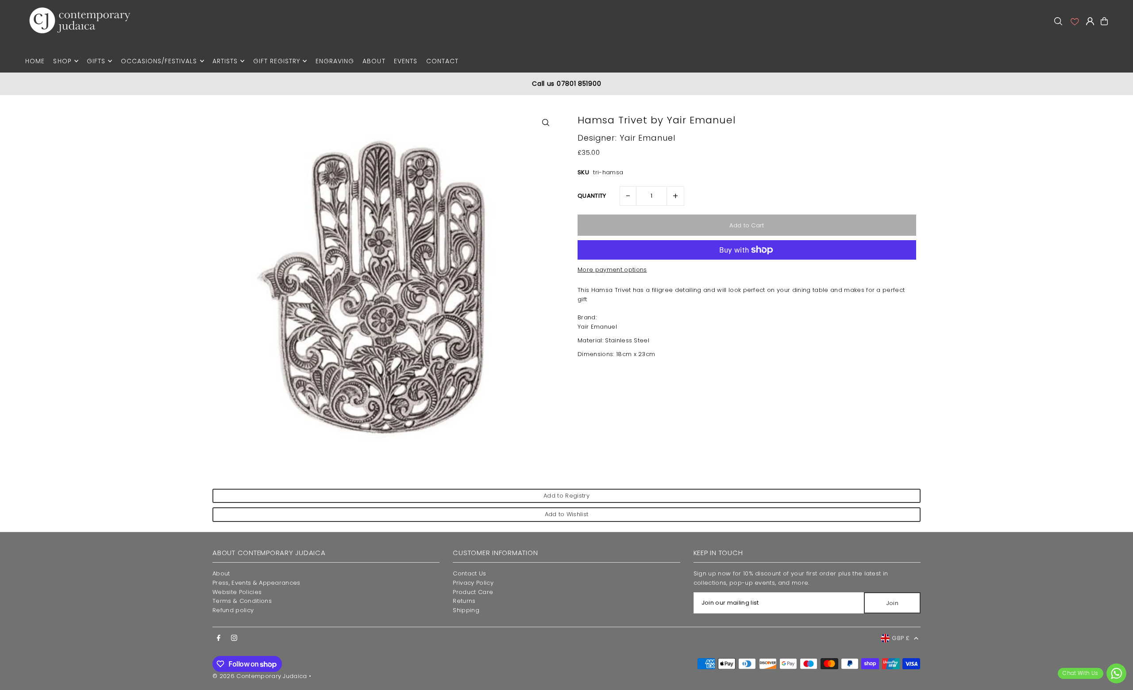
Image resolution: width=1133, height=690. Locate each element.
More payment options (612, 269)
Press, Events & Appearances (256, 583)
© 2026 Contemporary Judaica (259, 676)
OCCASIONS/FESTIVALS (159, 61)
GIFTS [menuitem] (96, 61)
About (221, 573)
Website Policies (237, 592)
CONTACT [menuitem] (442, 61)
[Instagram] (234, 638)
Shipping (466, 610)
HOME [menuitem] (35, 61)
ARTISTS (225, 61)
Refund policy (233, 610)
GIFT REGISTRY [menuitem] (277, 61)
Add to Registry (566, 495)
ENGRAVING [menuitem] (335, 61)
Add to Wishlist (567, 514)
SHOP (62, 61)
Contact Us (469, 573)
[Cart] (1104, 21)
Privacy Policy (473, 583)
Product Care (473, 592)
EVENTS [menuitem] (405, 61)
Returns (464, 601)
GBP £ (900, 638)
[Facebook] (218, 638)
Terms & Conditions (242, 601)
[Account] (1074, 21)
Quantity (592, 196)
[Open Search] (1058, 21)
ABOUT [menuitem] (373, 61)
